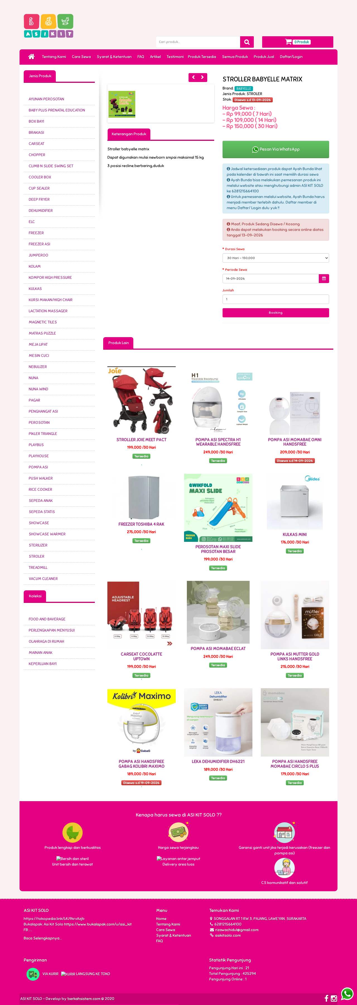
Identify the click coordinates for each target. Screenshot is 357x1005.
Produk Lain (118, 342)
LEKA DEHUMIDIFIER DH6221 (218, 761)
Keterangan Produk (129, 134)
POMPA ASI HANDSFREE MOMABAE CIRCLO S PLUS (295, 764)
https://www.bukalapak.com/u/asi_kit (98, 924)
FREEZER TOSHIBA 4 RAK (141, 524)
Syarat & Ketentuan (115, 56)
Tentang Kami (55, 56)
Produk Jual (265, 56)
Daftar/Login (292, 56)
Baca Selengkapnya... (43, 938)
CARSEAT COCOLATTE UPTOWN (141, 656)
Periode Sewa (236, 270)
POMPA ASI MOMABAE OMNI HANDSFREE (295, 442)
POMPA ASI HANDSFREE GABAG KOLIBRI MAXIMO (142, 764)
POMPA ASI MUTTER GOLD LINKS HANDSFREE (295, 656)
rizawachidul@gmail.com (237, 929)
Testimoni (175, 56)
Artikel (156, 56)
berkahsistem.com (83, 998)
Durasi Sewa (235, 249)
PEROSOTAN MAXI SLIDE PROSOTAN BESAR (218, 549)
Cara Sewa (82, 56)
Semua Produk (236, 56)
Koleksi (35, 596)
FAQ (142, 56)
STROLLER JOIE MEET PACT (142, 439)
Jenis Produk (39, 76)
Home (161, 918)
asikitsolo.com (227, 935)
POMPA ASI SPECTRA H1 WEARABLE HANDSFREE (218, 442)
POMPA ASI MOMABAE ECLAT (218, 648)
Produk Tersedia (203, 56)
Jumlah (228, 290)
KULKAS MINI (295, 534)
